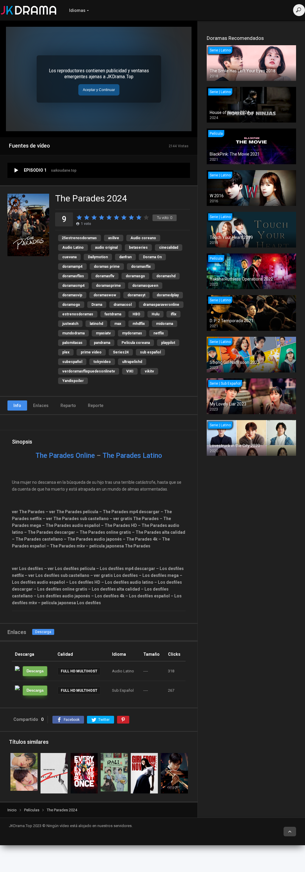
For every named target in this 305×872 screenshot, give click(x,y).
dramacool (122, 305)
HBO (136, 314)
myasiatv (103, 333)
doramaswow (105, 295)
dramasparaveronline (161, 305)
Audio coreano (143, 238)
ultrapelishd (132, 362)
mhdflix (139, 324)
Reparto (68, 405)
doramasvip (72, 295)
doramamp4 (72, 266)
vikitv (149, 371)
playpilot (168, 343)
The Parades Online (65, 456)
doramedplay (168, 295)
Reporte (95, 405)
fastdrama (113, 314)
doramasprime (108, 286)
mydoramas (132, 333)
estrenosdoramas (77, 314)
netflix (158, 333)
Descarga (43, 632)
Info (17, 405)
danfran (125, 257)
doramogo (71, 305)
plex (65, 352)
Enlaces (41, 405)
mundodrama (73, 333)
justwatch (70, 324)
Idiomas (77, 10)
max (117, 324)
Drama (96, 305)
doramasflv (104, 276)
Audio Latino (73, 247)
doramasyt (136, 295)
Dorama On (152, 257)
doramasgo (135, 276)
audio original (106, 247)
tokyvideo (102, 362)
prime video (91, 352)
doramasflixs (73, 276)
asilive (113, 238)
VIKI (129, 371)
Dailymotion (98, 257)
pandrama (102, 343)
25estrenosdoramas (79, 238)
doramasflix (141, 266)
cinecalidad (168, 247)
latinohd (96, 324)
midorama (164, 324)
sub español (150, 352)
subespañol (72, 362)
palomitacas (72, 343)
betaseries (138, 247)
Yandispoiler (73, 381)
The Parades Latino (132, 456)
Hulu (155, 314)
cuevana (69, 257)
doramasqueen (145, 286)
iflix (173, 314)
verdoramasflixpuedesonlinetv (88, 371)
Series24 (121, 352)
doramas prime (107, 266)
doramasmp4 (73, 286)
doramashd (165, 276)
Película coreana (136, 343)
